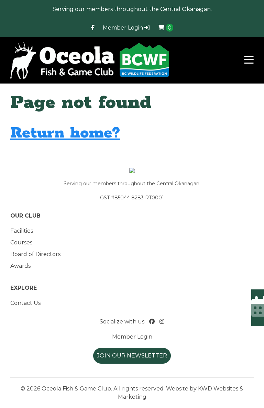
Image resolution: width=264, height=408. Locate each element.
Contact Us (25, 303)
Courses (21, 242)
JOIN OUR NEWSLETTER (132, 355)
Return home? (65, 133)
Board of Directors (35, 254)
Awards (20, 266)
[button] (249, 60)
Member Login (123, 27)
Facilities (21, 231)
